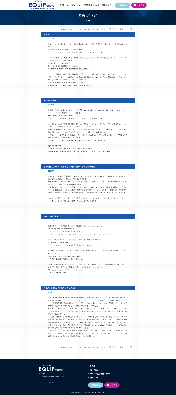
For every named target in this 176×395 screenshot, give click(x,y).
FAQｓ (124, 5)
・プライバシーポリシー (46, 382)
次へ (131, 29)
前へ (110, 29)
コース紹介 (71, 5)
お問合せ (140, 5)
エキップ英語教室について (89, 5)
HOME (61, 5)
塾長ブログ (106, 5)
